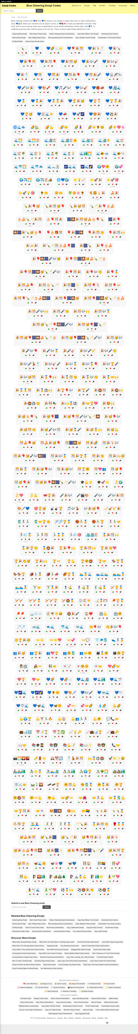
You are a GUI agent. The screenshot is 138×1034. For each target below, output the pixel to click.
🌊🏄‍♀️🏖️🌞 (69, 140)
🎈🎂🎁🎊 (54, 232)
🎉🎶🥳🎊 (27, 377)
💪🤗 (97, 719)
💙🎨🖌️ (70, 692)
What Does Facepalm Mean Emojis (24, 942)
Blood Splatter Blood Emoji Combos (77, 953)
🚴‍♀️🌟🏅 (36, 771)
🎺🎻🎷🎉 (112, 508)
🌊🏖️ (120, 140)
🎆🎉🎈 (114, 219)
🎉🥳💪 (112, 429)
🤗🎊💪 (70, 784)
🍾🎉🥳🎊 (77, 206)
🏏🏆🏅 (117, 587)
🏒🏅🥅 (101, 600)
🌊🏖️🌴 (19, 153)
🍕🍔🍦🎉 (97, 193)
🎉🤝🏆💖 (90, 403)
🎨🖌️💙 (23, 508)
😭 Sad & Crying (60, 984)
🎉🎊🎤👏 (61, 311)
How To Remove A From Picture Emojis (105, 953)
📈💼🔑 (112, 732)
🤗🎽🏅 (87, 784)
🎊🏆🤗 (83, 469)
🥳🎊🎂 (23, 863)
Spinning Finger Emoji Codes (44, 961)
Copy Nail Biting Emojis (80, 998)
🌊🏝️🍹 (69, 153)
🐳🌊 (79, 627)
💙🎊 (38, 75)
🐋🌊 (36, 627)
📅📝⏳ (42, 732)
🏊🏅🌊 (85, 574)
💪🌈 (117, 706)
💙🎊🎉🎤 (93, 75)
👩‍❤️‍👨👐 (38, 666)
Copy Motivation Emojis (62, 931)
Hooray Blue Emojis (19, 37)
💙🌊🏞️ (99, 679)
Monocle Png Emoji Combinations (52, 957)
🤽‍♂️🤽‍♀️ (35, 824)
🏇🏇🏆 (19, 574)
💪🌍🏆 (25, 719)
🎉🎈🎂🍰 (104, 245)
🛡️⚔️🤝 (20, 784)
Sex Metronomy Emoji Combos (51, 968)
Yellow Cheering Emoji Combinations (62, 34)
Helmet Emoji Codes (111, 1002)
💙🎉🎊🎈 (48, 61)
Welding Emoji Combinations (29, 1006)
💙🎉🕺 (22, 75)
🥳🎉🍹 (112, 837)
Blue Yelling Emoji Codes (36, 37)
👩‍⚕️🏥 (23, 666)
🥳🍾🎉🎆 (48, 837)
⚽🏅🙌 (67, 890)
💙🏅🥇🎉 (55, 101)
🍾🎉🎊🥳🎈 (54, 206)
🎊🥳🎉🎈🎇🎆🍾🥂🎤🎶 (55, 482)
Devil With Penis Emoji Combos (57, 949)
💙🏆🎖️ (95, 101)
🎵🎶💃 (73, 508)
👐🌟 (40, 640)
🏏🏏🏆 (51, 600)
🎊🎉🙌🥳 (116, 456)
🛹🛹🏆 (53, 784)
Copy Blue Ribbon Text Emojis (87, 34)
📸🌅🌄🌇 (21, 758)
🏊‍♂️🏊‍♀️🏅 (21, 587)
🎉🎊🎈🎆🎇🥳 (67, 298)
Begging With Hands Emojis (80, 949)
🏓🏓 (20, 614)
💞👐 (71, 706)
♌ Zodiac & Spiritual (113, 987)
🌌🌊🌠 (87, 167)
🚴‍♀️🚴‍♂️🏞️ (69, 771)
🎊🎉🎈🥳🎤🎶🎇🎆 (29, 456)
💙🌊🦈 (116, 679)
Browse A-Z (76, 6)
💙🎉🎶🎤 (90, 61)
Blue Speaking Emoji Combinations (60, 37)
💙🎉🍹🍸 (96, 48)
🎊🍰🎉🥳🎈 (50, 443)
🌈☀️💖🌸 (117, 127)
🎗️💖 (19, 495)
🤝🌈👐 (67, 798)
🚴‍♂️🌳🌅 (102, 771)
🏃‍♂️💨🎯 (75, 535)
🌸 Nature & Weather (25, 987)
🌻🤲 (44, 193)
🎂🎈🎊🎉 (54, 219)
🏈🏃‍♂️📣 (52, 574)
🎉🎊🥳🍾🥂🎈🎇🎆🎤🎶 (52, 324)
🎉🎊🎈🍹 (92, 285)
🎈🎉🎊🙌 (116, 232)
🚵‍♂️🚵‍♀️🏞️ (119, 771)
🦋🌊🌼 (40, 863)
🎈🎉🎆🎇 (75, 232)
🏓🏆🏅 (118, 600)
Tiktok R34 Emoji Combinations (88, 942)
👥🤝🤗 (85, 653)
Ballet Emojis (113, 998)
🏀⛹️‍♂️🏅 (81, 522)
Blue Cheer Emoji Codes (38, 34)
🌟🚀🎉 (96, 180)
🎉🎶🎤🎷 (87, 351)
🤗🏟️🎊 (19, 798)
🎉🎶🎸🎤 (52, 364)
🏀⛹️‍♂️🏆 (98, 522)
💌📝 (67, 666)
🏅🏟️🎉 (48, 548)
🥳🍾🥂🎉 (69, 837)
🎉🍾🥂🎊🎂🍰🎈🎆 (58, 245)
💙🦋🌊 (39, 706)
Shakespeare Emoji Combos (73, 1006)
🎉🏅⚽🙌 (44, 390)
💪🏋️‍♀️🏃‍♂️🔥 (44, 719)
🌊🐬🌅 (20, 167)
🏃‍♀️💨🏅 (25, 535)
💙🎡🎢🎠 (113, 75)
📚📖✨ (85, 745)
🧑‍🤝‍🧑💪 (23, 876)
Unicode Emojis (25, 998)
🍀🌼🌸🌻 (76, 193)
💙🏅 (21, 101)
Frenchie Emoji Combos (105, 957)
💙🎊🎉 (53, 75)
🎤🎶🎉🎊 (116, 495)
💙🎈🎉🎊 (75, 48)
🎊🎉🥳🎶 (65, 469)
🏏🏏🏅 (35, 600)
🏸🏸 (21, 627)
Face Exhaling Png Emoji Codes (69, 964)
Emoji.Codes (41, 1018)
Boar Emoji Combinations (44, 1002)
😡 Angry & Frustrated (77, 984)
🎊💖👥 (100, 469)
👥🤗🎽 (69, 653)
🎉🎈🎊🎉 (73, 272)
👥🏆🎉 (36, 653)
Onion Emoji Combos (81, 1002)
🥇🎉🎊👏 (100, 824)
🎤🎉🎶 (66, 495)
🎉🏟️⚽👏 (32, 403)
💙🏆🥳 (26, 114)
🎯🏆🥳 (40, 508)
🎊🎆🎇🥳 (73, 443)
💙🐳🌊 (103, 692)
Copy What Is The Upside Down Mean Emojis (28, 949)
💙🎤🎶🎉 (25, 88)
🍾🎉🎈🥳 (32, 206)
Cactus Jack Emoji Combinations (30, 1010)
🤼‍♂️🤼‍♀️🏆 (19, 824)
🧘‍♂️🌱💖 (50, 890)
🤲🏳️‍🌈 (86, 811)
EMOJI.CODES (6, 1)
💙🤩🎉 (95, 114)
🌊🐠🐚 (119, 153)
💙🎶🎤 (87, 692)
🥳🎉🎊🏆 (116, 850)
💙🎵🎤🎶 (63, 88)
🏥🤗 (118, 614)
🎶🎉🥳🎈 (92, 508)
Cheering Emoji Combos (109, 34)
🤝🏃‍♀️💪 (98, 798)
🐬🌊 (65, 627)
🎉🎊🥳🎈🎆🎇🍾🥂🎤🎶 (81, 337)
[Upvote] (18, 53)
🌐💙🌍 (63, 180)
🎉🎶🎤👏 (108, 351)
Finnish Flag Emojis (92, 1006)
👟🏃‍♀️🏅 (118, 640)
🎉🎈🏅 (112, 272)
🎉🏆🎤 (83, 390)
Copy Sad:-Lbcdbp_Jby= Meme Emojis (80, 957)
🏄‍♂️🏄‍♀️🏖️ (92, 535)
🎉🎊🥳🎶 (114, 337)
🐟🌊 (50, 627)
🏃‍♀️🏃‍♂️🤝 (114, 522)
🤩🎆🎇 (55, 811)
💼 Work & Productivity (76, 987)
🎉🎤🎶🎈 (29, 351)
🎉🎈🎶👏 (93, 272)
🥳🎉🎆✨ (54, 850)
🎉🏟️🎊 (100, 390)
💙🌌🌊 (20, 692)
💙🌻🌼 (53, 692)
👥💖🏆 (52, 653)
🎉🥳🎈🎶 (112, 416)
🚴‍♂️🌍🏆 (85, 771)
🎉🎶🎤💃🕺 (29, 364)
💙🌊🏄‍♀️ (82, 679)
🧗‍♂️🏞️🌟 (97, 876)
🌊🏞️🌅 (85, 153)
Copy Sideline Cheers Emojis (85, 37)
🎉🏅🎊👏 (69, 377)
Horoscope (123, 6)
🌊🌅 (18, 140)
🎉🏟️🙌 (117, 390)
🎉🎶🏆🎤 (110, 364)
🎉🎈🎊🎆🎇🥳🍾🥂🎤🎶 (40, 272)
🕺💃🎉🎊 (75, 758)
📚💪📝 (69, 745)
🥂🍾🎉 (81, 824)
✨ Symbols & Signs (86, 991)
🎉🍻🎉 (32, 245)
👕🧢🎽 (101, 640)
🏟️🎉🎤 (73, 614)
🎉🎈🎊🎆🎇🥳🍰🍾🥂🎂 (85, 259)
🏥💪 (103, 614)
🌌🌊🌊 (70, 167)
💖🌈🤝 (114, 666)
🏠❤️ (89, 614)
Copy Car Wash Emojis (53, 1010)
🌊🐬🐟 (37, 167)
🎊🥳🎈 (117, 469)
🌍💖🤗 (103, 167)
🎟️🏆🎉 (49, 495)
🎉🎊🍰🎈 (25, 285)
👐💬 (86, 640)
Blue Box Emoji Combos (72, 1010)
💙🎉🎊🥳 (69, 61)
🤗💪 (51, 798)
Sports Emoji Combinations (41, 931)
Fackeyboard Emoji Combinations (24, 953)
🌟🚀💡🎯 (26, 193)
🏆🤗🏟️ (87, 561)
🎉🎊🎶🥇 (102, 311)
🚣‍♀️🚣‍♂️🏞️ (19, 771)
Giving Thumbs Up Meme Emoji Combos (26, 964)
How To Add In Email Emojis (22, 961)
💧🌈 (102, 706)
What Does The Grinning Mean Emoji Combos (28, 946)
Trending (112, 6)
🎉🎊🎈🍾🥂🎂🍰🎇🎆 (31, 298)
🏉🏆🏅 (69, 574)
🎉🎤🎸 (69, 351)
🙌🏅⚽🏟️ (96, 758)
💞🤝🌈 (87, 706)
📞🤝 (116, 745)
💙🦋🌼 (55, 706)
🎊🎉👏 (98, 456)
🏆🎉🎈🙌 (67, 548)
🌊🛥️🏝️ (53, 167)
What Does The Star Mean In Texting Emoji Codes (56, 942)
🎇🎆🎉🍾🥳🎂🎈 (27, 232)
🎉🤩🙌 (108, 403)
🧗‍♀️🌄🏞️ (39, 876)
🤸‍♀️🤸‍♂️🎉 (101, 811)
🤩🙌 (71, 811)
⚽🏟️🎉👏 (85, 890)
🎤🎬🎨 (82, 495)
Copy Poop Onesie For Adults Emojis (103, 961)
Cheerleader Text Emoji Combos (109, 37)
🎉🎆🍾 (85, 245)
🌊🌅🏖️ (34, 140)
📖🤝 (22, 745)
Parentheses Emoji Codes (110, 1006)
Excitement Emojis (111, 927)
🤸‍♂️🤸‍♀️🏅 (118, 811)
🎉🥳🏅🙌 (94, 429)
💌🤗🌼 (82, 666)
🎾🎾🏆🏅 (63, 522)
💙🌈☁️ (66, 679)
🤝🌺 (82, 798)
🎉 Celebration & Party (95, 987)
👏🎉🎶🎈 (114, 627)
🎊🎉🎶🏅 (58, 456)
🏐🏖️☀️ (84, 600)
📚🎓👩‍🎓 (38, 745)
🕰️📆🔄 (56, 758)
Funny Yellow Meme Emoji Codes (107, 1010)
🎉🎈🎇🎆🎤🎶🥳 (46, 259)
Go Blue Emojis (17, 41)
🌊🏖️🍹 (36, 153)
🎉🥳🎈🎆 (50, 416)
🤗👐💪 (36, 798)
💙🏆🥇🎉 (113, 101)
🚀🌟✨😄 (116, 758)
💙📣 (63, 114)
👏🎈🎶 (95, 627)
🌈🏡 (35, 127)
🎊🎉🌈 (92, 443)
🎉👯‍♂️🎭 (50, 403)
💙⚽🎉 (111, 114)
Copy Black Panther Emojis (50, 1006)
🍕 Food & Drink (109, 984)
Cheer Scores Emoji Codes (34, 41)
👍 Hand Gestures (51, 991)
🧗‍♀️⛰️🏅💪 (78, 876)
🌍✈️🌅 (25, 180)
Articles (102, 6)
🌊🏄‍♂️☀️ (104, 140)
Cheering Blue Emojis (19, 34)
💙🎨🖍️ (44, 88)
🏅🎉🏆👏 (29, 548)
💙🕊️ (119, 692)
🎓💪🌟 (86, 482)
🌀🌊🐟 (19, 127)
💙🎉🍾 (114, 48)
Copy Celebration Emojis (75, 927)
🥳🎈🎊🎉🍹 (92, 837)
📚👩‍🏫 (53, 745)
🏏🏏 (19, 600)
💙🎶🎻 (81, 88)
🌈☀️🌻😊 (96, 127)
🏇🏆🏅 (118, 561)
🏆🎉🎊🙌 (87, 548)
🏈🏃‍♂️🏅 (36, 574)
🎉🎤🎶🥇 (50, 351)
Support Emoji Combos (95, 927)
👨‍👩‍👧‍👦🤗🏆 (119, 653)
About (132, 6)
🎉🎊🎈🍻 (112, 285)
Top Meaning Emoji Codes (69, 946)
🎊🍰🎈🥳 (27, 443)
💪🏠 (62, 719)
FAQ (94, 6)
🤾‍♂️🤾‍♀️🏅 (65, 824)
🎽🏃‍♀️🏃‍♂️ (23, 522)
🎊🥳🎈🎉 (22, 482)
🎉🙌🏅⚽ (69, 403)
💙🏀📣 (98, 88)
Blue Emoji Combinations (55, 927)
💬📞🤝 (112, 719)
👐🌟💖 (55, 640)
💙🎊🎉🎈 (72, 75)
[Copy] (26, 53)
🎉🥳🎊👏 (27, 429)
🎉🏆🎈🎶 (65, 390)
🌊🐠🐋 (102, 153)
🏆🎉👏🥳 (22, 561)
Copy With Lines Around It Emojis (50, 953)
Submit (46, 907)
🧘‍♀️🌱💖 (113, 876)
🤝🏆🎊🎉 (22, 811)
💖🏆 (21, 679)
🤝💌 (40, 811)
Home (13, 17)
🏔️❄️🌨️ (36, 614)
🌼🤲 (59, 193)
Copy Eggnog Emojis (82, 1013)
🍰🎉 (115, 193)
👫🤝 (52, 666)
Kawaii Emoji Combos (98, 998)
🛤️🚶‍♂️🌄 (37, 784)
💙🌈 (50, 679)
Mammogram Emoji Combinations (60, 1013)
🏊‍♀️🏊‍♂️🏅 (119, 574)
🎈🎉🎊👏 (96, 232)
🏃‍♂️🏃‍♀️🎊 (42, 535)
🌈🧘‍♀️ (78, 127)
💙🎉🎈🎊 (27, 61)
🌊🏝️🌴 (52, 153)
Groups (87, 6)
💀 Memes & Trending (68, 991)
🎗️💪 (34, 495)
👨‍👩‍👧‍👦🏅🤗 (102, 653)
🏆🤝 (102, 561)
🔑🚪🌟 (40, 758)
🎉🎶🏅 (71, 364)
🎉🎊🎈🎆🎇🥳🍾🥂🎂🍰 (104, 298)
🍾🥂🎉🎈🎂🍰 (102, 206)
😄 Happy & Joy (46, 984)
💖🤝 (36, 679)
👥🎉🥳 (19, 653)
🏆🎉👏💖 (108, 548)
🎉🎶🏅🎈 (90, 364)
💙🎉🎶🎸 (110, 61)
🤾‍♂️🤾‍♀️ (49, 824)
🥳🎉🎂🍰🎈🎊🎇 (27, 850)
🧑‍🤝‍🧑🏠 (87, 863)
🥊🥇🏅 (119, 824)
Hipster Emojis (88, 1010)
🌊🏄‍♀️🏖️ (50, 140)
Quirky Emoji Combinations (60, 998)
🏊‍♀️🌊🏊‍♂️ (102, 574)
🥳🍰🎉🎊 (27, 837)
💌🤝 (98, 666)
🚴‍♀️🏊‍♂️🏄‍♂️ (52, 771)
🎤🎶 (98, 495)
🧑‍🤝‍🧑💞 (116, 863)
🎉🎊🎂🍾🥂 (48, 285)
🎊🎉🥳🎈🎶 (42, 469)
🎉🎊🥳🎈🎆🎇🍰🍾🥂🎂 (36, 337)
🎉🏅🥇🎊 (23, 390)
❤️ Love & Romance (30, 984)
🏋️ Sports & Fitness (58, 987)
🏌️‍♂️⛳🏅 (100, 587)
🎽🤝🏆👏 (42, 522)
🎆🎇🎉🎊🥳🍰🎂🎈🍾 (85, 219)
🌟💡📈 (79, 180)
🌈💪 (49, 127)
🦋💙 (72, 863)
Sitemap (100, 1018)
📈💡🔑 (75, 732)
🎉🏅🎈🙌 (48, 377)
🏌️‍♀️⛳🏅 (83, 587)
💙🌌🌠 (37, 692)
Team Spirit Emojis (100, 931)
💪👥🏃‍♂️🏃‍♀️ (79, 719)
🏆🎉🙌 (41, 561)
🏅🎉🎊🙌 (110, 535)
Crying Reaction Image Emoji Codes (24, 957)
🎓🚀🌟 (103, 482)
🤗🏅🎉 (103, 784)
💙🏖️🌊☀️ (45, 114)
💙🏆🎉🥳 (76, 101)
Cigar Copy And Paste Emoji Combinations (72, 961)
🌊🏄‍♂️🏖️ (88, 140)
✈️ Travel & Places (41, 987)
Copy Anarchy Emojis (63, 1002)
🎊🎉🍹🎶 (110, 443)
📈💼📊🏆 (94, 732)
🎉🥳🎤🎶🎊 (50, 429)
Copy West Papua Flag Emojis (112, 942)
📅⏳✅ (59, 732)
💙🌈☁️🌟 (54, 48)
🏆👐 (56, 561)
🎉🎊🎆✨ (71, 285)
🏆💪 (71, 561)
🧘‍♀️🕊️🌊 (34, 890)
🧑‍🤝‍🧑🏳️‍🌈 (101, 863)
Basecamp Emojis (49, 964)
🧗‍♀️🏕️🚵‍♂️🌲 (57, 876)
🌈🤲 (64, 127)
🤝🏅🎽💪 (117, 798)
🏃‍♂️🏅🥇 (59, 535)
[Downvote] (22, 53)
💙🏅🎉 (37, 101)
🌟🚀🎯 (112, 180)
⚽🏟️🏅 (104, 890)
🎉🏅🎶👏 (90, 377)
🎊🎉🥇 (21, 469)
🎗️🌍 (118, 482)
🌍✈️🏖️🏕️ (44, 180)
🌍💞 (119, 167)
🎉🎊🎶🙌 (81, 311)
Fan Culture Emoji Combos (82, 931)
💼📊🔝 (25, 732)
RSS (106, 1018)
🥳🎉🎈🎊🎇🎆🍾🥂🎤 (85, 850)
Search (39, 11)
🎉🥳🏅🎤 (73, 429)
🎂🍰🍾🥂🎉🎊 (29, 219)
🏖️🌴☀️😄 (54, 614)
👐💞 (71, 640)
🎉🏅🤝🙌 (110, 377)
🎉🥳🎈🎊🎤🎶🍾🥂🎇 (81, 416)
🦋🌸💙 (56, 863)
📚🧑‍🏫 (101, 745)
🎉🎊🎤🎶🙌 (38, 311)
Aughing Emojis (52, 946)
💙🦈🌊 (22, 706)
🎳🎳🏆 (56, 508)
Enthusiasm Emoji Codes (20, 931)
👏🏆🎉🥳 (22, 640)
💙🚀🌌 (78, 114)
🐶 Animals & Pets (94, 984)
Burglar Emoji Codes (41, 998)
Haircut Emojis (96, 1002)
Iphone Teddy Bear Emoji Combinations (95, 946)
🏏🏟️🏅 (68, 600)
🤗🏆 (119, 784)
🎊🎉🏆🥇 (79, 456)
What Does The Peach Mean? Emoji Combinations (100, 964)
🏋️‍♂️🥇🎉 (52, 587)
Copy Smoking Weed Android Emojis (25, 968)
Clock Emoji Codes (26, 1002)
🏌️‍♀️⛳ (68, 587)
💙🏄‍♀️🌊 (114, 88)
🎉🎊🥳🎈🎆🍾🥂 (91, 324)
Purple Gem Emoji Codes (102, 949)
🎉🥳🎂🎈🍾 (27, 416)
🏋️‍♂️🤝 (37, 587)
